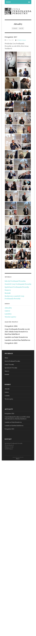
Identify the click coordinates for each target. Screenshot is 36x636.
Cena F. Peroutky (9, 364)
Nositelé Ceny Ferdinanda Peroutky (18, 284)
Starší (20, 28)
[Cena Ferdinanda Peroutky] (18, 13)
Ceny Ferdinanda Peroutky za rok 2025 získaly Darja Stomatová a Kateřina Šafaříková (17, 331)
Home (6, 358)
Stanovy (8, 290)
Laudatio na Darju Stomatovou (16, 337)
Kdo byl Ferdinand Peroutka (15, 281)
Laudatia (8, 314)
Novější (15, 28)
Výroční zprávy (10, 317)
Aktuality (8, 308)
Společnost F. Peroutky (11, 368)
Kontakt (8, 293)
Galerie (7, 311)
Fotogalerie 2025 (11, 343)
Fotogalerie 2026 (11, 326)
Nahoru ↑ (18, 458)
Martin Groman (22, 40)
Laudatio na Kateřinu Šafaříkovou (17, 340)
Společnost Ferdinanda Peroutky (17, 287)
